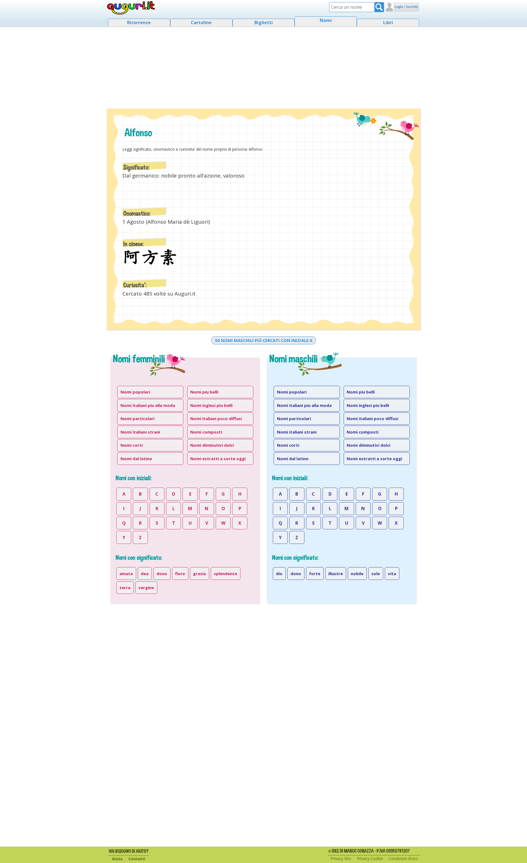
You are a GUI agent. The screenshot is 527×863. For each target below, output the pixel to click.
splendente (225, 573)
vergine (146, 587)
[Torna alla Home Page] (131, 8)
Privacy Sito (340, 858)
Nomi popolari (135, 392)
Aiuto (117, 858)
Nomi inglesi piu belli (211, 405)
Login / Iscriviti (406, 7)
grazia (199, 573)
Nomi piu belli (204, 392)
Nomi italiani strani (140, 432)
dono (161, 573)
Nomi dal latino (136, 458)
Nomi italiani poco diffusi (216, 418)
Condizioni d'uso (403, 858)
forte (314, 573)
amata (126, 573)
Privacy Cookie (370, 858)
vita (392, 573)
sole (375, 573)
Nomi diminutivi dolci (212, 445)
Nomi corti (131, 445)
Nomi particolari (137, 418)
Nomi (326, 20)
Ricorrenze (139, 22)
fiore (180, 573)
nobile (357, 573)
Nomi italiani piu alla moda (147, 405)
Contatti (136, 858)
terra (124, 587)
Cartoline (201, 22)
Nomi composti (206, 432)
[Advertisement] (263, 65)
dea (144, 573)
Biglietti (263, 22)
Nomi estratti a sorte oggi (218, 458)
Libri (388, 22)
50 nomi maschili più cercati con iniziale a (263, 340)
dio (279, 573)
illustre (335, 573)
